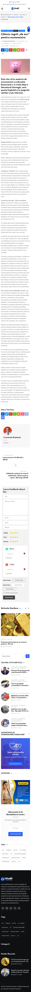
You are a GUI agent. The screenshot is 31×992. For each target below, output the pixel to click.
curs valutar (23, 850)
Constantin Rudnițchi (9, 41)
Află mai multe (15, 764)
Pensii (25, 666)
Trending (19, 720)
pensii (24, 857)
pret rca (14, 861)
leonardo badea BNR (20, 854)
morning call (5, 857)
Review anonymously (11, 593)
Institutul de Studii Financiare (12, 989)
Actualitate (14, 666)
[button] (25, 608)
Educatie (21, 680)
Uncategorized (21, 668)
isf (11, 854)
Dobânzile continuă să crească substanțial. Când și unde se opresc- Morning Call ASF (17, 476)
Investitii (3, 639)
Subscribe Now (15, 834)
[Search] (29, 8)
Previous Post (9, 455)
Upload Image (7, 580)
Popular (9, 639)
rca (19, 861)
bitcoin (15, 850)
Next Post (23, 471)
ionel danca (5, 854)
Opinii (21, 666)
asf (3, 850)
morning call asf (15, 857)
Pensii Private (5, 861)
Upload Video (6, 585)
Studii (27, 693)
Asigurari (22, 705)
